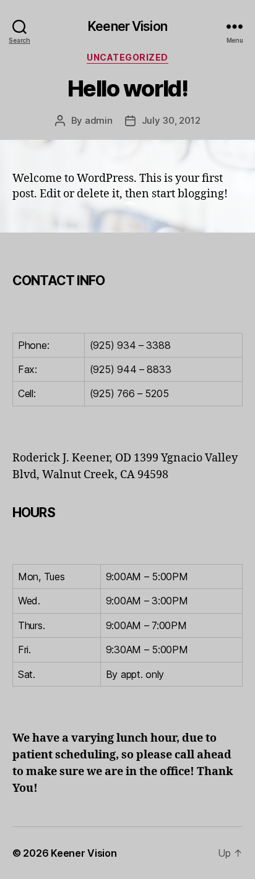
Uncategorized (127, 57)
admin (99, 120)
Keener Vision (127, 26)
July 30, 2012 (171, 120)
